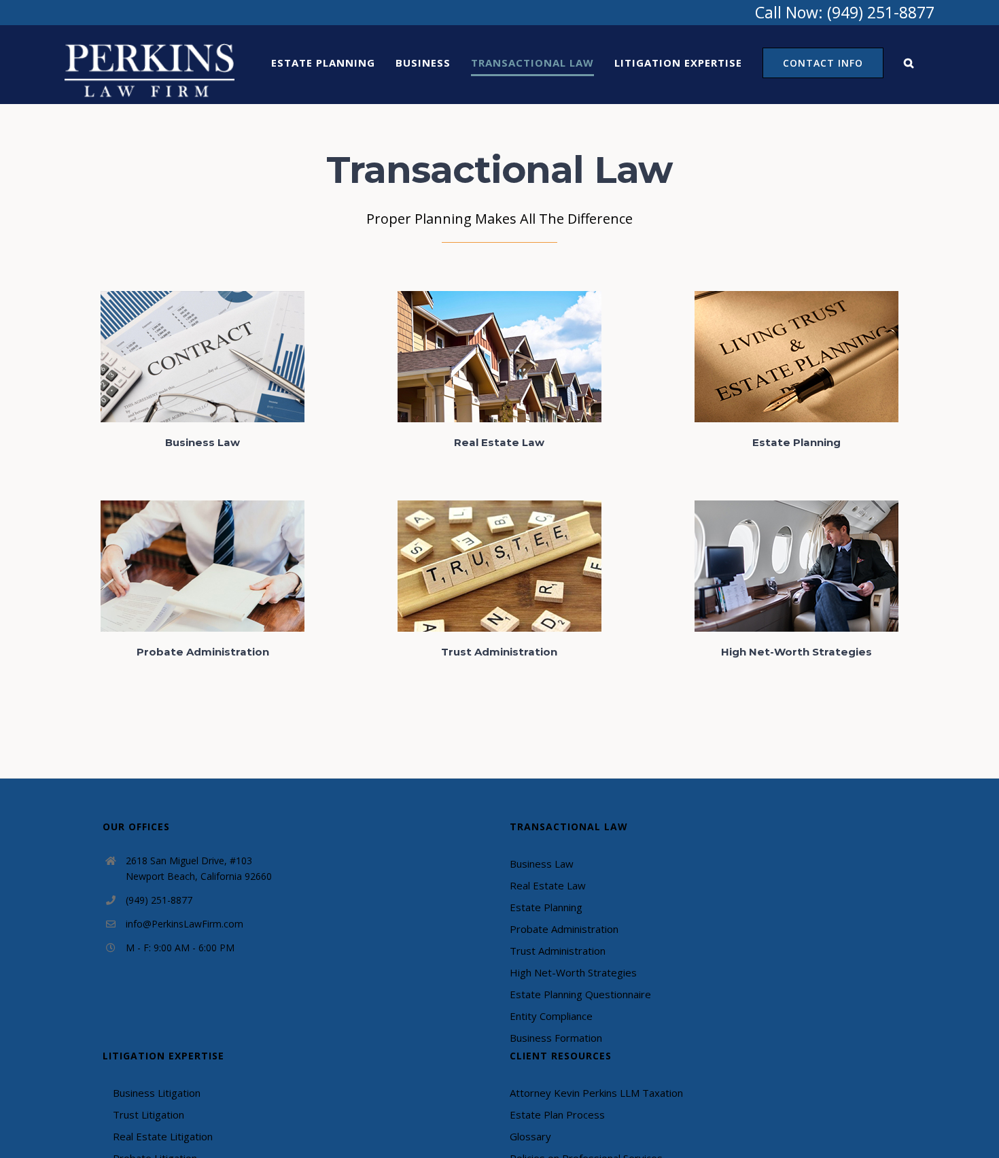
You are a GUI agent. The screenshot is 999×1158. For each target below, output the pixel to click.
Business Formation (556, 1037)
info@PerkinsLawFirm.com (184, 923)
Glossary (530, 1136)
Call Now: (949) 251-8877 (844, 12)
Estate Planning (546, 907)
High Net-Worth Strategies (573, 972)
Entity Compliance (551, 1016)
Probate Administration (564, 929)
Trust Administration (558, 950)
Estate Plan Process (557, 1114)
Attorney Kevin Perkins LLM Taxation (596, 1093)
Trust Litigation (148, 1114)
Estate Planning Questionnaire (580, 994)
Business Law (542, 863)
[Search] (909, 62)
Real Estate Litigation (163, 1136)
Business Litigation (156, 1093)
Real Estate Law (548, 885)
